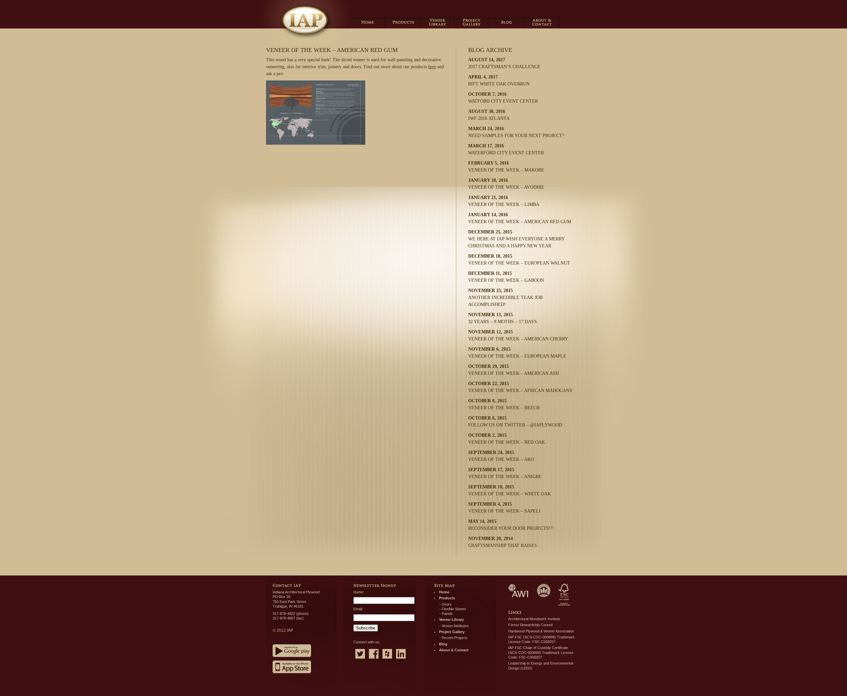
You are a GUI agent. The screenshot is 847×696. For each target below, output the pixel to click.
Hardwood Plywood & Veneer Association (541, 631)
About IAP (541, 21)
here (432, 66)
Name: (358, 592)
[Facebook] (373, 659)
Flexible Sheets (454, 609)
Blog (507, 21)
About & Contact (453, 650)
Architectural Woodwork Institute (534, 619)
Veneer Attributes (455, 626)
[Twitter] (360, 659)
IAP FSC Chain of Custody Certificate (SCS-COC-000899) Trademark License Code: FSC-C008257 (540, 652)
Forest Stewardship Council (530, 625)
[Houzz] (387, 659)
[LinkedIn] (401, 659)
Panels (447, 614)
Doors (447, 604)
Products (402, 21)
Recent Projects (455, 638)
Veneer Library (437, 21)
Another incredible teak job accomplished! (505, 297)
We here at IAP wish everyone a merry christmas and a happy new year (516, 238)
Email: (358, 609)
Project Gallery (472, 21)
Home (368, 21)
